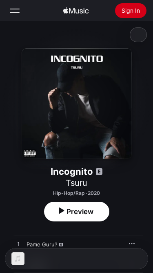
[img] (76, 10)
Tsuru (76, 183)
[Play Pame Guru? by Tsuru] (18, 244)
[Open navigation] (15, 11)
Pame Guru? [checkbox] (42, 244)
